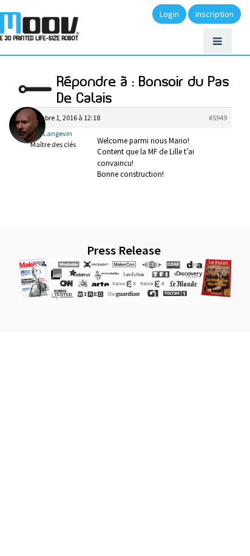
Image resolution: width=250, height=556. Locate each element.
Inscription (214, 14)
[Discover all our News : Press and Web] (125, 280)
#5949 (218, 117)
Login (169, 14)
